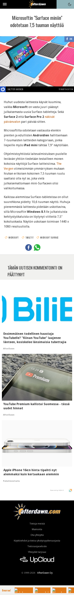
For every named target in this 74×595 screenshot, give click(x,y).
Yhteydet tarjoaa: (37, 552)
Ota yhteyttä (37, 535)
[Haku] (61, 4)
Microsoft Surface (49, 237)
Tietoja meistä (37, 523)
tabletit (29, 237)
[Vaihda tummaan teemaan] (69, 4)
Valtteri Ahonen (15, 89)
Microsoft (14, 237)
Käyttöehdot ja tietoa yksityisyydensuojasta (37, 540)
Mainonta (37, 529)
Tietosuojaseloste (37, 546)
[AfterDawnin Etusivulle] (37, 4)
